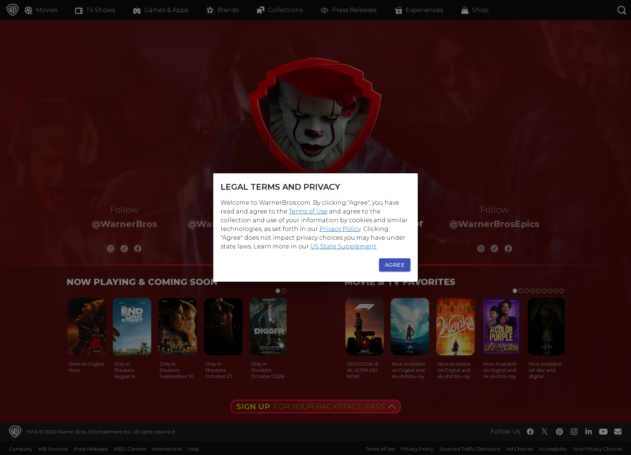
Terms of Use (308, 211)
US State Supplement (343, 246)
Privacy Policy (340, 228)
